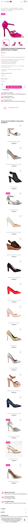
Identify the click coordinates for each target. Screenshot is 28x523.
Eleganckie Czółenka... (14, 458)
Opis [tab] (5, 107)
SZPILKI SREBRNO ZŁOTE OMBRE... (14, 232)
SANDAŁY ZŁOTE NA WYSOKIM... (14, 390)
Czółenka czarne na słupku (14, 277)
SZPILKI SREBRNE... (14, 368)
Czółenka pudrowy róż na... (14, 323)
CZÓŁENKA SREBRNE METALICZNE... (14, 164)
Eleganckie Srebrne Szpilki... (14, 436)
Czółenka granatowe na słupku (14, 413)
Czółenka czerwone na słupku (14, 300)
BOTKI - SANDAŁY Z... (14, 187)
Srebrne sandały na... (14, 209)
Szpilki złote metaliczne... (14, 481)
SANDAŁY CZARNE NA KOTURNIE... (14, 255)
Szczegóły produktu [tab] (13, 107)
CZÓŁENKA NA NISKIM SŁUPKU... (14, 141)
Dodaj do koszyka (13, 87)
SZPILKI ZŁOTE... (14, 345)
